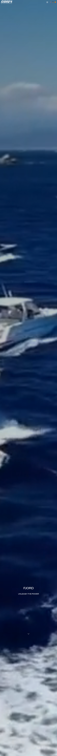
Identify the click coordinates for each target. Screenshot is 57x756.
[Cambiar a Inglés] (51, 2)
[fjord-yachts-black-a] (6, 2)
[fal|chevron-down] (28, 634)
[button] (47, 2)
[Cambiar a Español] (55, 2)
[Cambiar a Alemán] (53, 2)
